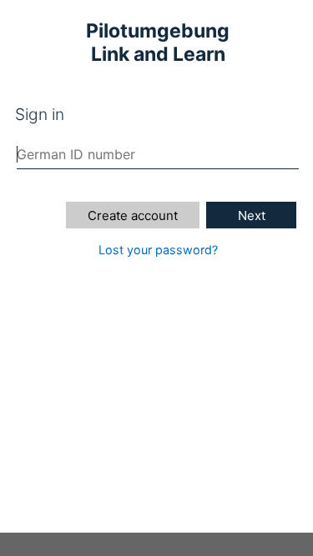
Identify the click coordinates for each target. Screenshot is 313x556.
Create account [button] (133, 215)
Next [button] (251, 215)
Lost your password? (158, 250)
